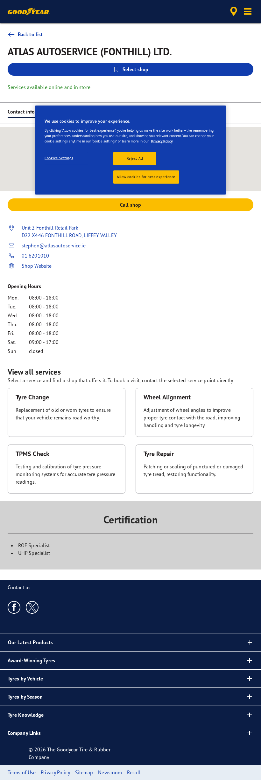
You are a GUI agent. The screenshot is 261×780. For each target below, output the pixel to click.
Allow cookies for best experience (146, 176)
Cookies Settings (59, 157)
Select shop (135, 69)
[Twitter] (32, 607)
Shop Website (37, 266)
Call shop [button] (130, 205)
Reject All (135, 158)
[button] (247, 11)
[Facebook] (14, 607)
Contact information (30, 111)
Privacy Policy (162, 141)
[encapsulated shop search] (232, 11)
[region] (130, 150)
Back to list (30, 34)
